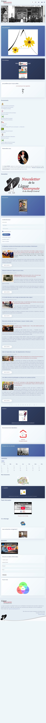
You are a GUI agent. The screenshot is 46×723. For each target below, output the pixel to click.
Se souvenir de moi (7, 231)
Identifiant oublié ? (5, 239)
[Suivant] (36, 405)
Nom (3, 569)
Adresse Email (5, 562)
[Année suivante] (3, 461)
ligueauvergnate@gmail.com (14, 608)
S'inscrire (23, 439)
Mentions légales (41, 614)
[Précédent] (9, 405)
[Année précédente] (1, 461)
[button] (44, 2)
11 (20, 404)
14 (27, 404)
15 (29, 404)
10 (18, 404)
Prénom (4, 566)
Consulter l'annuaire (23, 441)
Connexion (6, 234)
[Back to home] (6, 2)
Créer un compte (5, 241)
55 (34, 404)
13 (25, 404)
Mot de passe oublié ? (6, 237)
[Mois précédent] (2, 461)
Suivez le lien (24, 169)
